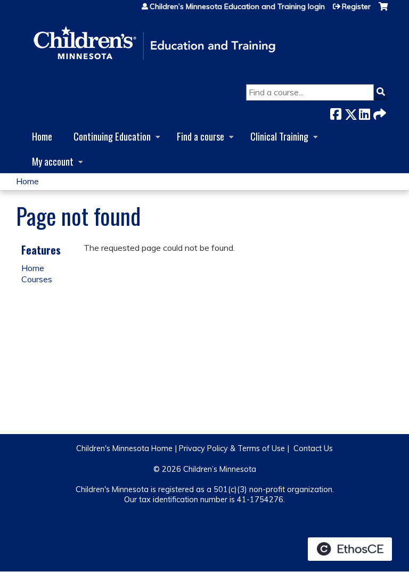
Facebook (335, 112)
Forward (378, 112)
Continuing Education (112, 136)
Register (356, 6)
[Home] (154, 43)
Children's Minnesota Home (124, 448)
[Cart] (383, 10)
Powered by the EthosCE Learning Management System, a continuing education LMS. (350, 549)
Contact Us (313, 448)
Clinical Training (279, 136)
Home (42, 136)
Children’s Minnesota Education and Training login (237, 6)
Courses (36, 279)
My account (52, 161)
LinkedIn (364, 112)
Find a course (200, 136)
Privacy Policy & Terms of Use (232, 448)
